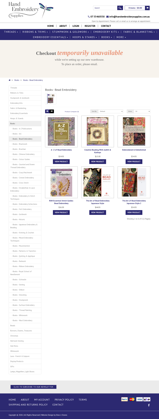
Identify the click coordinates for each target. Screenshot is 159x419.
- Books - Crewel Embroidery (22, 177)
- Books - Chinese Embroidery (22, 154)
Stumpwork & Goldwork (70, 32)
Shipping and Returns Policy (28, 404)
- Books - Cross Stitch (19, 183)
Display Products (16, 361)
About (63, 26)
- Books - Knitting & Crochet (22, 232)
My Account (42, 399)
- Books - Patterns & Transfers (23, 251)
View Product (61, 161)
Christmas (14, 336)
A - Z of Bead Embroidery (61, 150)
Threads (10, 32)
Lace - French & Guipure (19, 356)
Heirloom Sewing (17, 341)
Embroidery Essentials (50, 37)
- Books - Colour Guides (20, 159)
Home (50, 26)
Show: (130, 111)
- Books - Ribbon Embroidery (22, 266)
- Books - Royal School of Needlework (21, 273)
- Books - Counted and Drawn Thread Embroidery (22, 166)
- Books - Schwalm (18, 279)
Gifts (12, 366)
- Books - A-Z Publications (21, 128)
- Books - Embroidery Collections (23, 204)
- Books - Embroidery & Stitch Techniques (22, 197)
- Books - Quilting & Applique (22, 256)
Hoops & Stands (84, 37)
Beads (12, 325)
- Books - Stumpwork (19, 300)
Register (90, 26)
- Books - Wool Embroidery (21, 320)
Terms (83, 399)
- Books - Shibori (17, 290)
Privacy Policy (64, 399)
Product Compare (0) (72, 111)
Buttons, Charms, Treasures (21, 330)
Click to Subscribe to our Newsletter (33, 387)
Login (76, 26)
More (121, 37)
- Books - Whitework (18, 315)
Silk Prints (14, 346)
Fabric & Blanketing (138, 32)
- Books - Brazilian (18, 149)
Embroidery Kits (105, 32)
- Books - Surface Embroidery (22, 305)
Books (106, 37)
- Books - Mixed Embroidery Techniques (21, 239)
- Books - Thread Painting (21, 310)
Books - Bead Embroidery (33, 80)
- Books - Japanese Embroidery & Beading (24, 226)
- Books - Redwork (18, 261)
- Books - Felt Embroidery (21, 209)
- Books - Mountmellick (20, 246)
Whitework (14, 351)
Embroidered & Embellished (134, 150)
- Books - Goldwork (18, 214)
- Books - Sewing (17, 284)
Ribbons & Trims (34, 32)
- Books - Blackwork (18, 144)
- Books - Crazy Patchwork (21, 172)
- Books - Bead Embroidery (21, 139)
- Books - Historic (17, 219)
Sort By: (94, 111)
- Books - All (15, 134)
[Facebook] (149, 405)
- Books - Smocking (18, 295)
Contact (106, 26)
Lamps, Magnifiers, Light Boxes (22, 371)
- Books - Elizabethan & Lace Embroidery (22, 189)
